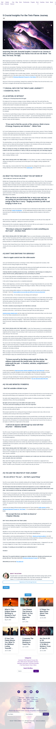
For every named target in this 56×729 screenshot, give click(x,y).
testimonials (29, 167)
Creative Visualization (17, 210)
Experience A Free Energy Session (28, 582)
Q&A (22, 661)
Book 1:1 (37, 3)
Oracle (47, 2)
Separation (19, 663)
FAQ (25, 660)
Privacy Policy (28, 722)
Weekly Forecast (7, 3)
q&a (4, 18)
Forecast (33, 660)
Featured (29, 660)
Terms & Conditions (40, 720)
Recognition (30, 661)
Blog (17, 2)
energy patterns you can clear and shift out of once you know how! (29, 292)
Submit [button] (46, 714)
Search (36, 671)
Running (36, 661)
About (51, 2)
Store (20, 2)
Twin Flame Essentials (34, 663)
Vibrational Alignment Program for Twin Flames (24, 77)
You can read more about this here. (39, 378)
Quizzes (25, 661)
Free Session (12, 3)
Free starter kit (19, 561)
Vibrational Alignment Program (30, 558)
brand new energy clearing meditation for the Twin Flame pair (29, 370)
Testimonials (26, 2)
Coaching (42, 2)
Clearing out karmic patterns (39, 536)
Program (33, 2)
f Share (6, 587)
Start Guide (2, 3)
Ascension (20, 660)
